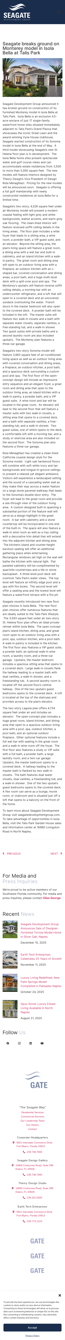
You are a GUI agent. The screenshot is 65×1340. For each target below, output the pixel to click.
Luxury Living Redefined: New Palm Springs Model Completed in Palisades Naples (41, 982)
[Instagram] (19, 1043)
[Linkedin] (32, 1098)
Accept (32, 1327)
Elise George (52, 898)
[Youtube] (39, 1098)
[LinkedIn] (30, 1043)
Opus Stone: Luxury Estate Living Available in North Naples (38, 1008)
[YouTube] (42, 1043)
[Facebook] (8, 1043)
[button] (60, 1295)
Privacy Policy (32, 1335)
